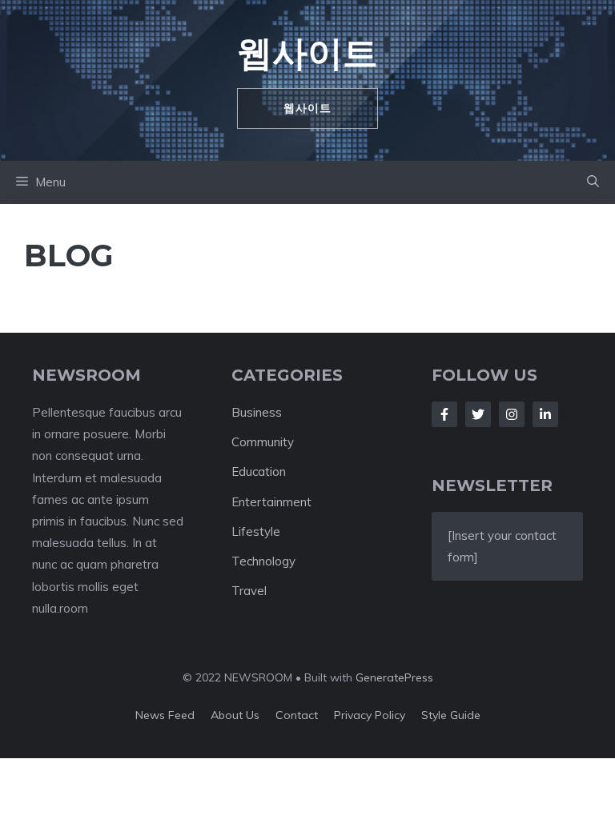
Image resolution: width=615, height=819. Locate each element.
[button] (593, 182)
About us (235, 715)
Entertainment (271, 501)
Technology (263, 561)
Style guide (450, 715)
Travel (249, 590)
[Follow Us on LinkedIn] (545, 414)
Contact (296, 715)
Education (258, 471)
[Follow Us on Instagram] (512, 414)
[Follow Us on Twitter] (478, 414)
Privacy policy (369, 715)
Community (262, 441)
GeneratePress (394, 677)
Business (256, 412)
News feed (165, 715)
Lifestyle (255, 531)
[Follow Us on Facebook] (444, 414)
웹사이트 (307, 52)
